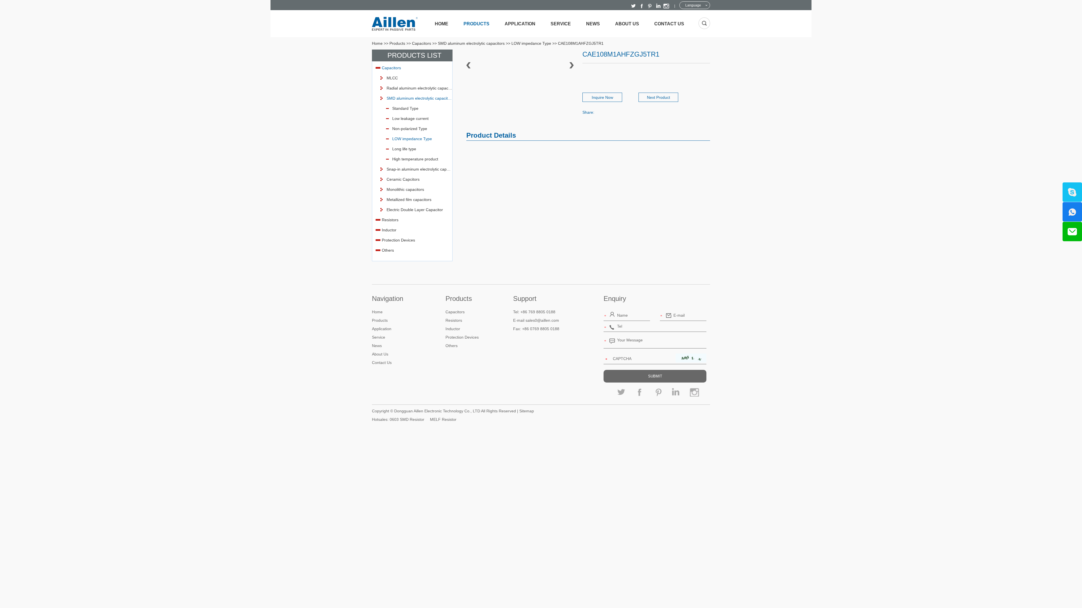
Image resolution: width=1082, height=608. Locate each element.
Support (524, 298)
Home (441, 23)
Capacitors (421, 43)
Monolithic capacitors (405, 189)
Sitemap (526, 411)
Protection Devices (398, 240)
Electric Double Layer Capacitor (415, 209)
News (593, 23)
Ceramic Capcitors (403, 179)
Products (476, 23)
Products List (414, 55)
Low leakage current (410, 118)
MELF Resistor (443, 419)
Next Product (658, 97)
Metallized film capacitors (409, 199)
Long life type (404, 149)
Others (388, 250)
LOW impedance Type (531, 43)
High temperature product (415, 159)
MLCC (392, 78)
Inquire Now (602, 97)
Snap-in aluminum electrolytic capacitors (419, 169)
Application (520, 23)
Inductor (389, 230)
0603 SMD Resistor (407, 419)
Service (561, 23)
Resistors (390, 220)
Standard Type (405, 108)
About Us (627, 23)
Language (693, 5)
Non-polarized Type (409, 128)
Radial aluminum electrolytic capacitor (419, 88)
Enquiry (615, 298)
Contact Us (669, 23)
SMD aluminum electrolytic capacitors (471, 43)
